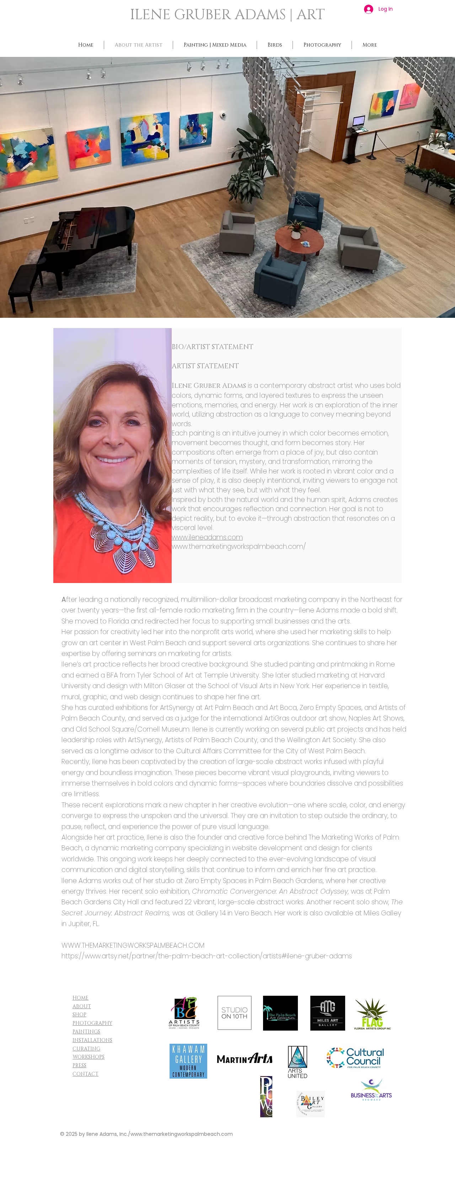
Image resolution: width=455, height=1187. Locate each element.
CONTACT (85, 1074)
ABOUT (82, 1006)
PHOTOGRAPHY (92, 1023)
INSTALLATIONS (92, 1040)
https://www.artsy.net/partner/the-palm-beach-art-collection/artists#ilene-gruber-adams (206, 956)
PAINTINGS (86, 1031)
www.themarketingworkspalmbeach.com (181, 1134)
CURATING (86, 1049)
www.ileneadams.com (207, 537)
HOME (81, 998)
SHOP (79, 1014)
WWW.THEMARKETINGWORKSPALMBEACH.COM (133, 945)
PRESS (79, 1065)
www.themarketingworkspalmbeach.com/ (239, 546)
